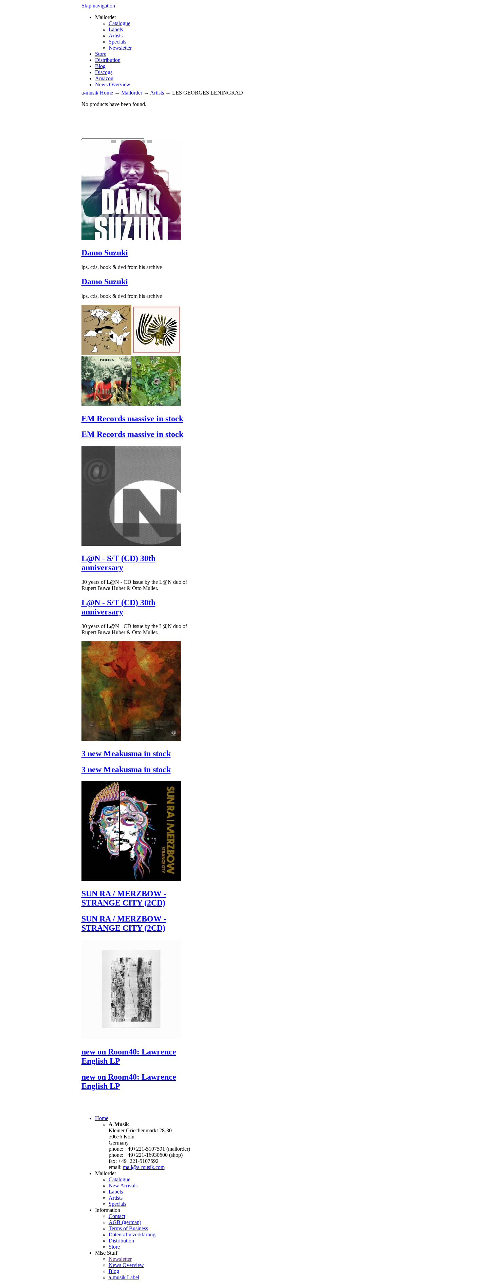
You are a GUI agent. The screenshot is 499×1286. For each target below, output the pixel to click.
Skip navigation (98, 6)
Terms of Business (128, 1228)
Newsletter (120, 48)
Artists (116, 35)
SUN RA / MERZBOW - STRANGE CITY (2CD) (123, 898)
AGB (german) (125, 1222)
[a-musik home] (179, 135)
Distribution (108, 60)
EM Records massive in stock (132, 418)
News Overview (112, 84)
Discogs (103, 72)
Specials (117, 42)
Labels (116, 29)
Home (101, 1118)
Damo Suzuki (104, 252)
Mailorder (131, 93)
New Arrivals (123, 1185)
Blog (100, 66)
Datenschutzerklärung (132, 1234)
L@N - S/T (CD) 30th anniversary (118, 563)
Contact (117, 1216)
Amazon (104, 78)
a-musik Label (124, 1277)
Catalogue (119, 23)
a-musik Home (97, 93)
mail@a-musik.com (144, 1167)
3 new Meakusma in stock (126, 753)
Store (100, 54)
